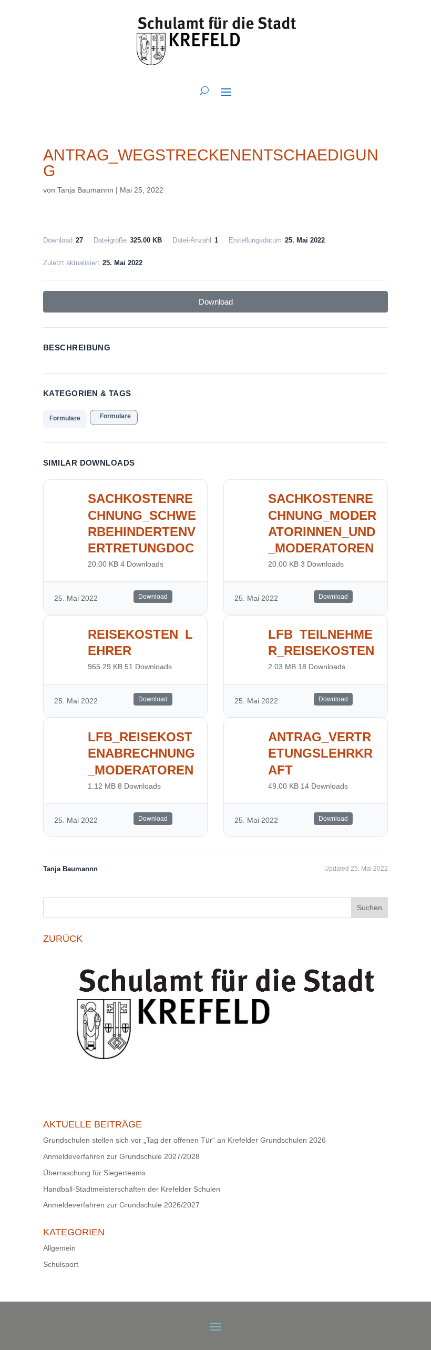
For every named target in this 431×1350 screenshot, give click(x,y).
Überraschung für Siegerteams (94, 1172)
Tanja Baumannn (85, 190)
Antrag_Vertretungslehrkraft (320, 753)
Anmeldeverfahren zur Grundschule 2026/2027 (121, 1205)
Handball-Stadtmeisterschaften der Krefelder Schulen (131, 1189)
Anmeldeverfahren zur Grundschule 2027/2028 (121, 1156)
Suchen (369, 907)
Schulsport (60, 1264)
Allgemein (59, 1248)
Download (216, 301)
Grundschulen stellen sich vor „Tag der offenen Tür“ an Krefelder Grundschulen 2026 (184, 1140)
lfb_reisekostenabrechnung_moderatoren (141, 753)
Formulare (64, 418)
